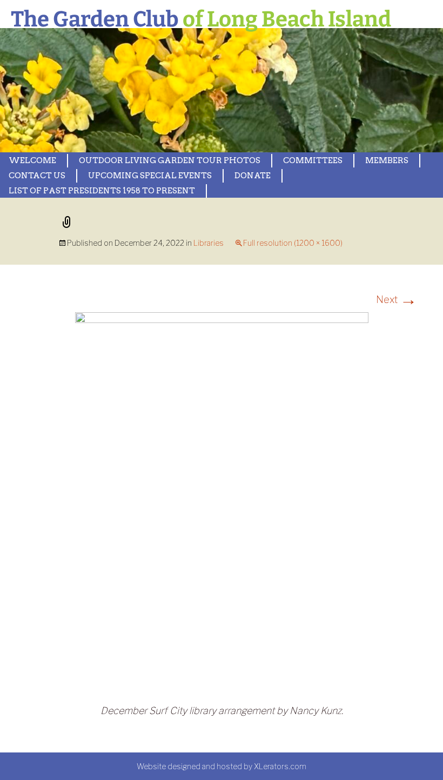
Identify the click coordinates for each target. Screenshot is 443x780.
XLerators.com (280, 766)
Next (396, 299)
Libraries (208, 242)
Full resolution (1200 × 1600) (293, 242)
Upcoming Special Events (150, 175)
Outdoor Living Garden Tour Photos (169, 160)
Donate (252, 175)
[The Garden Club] (221, 90)
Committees (313, 160)
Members (386, 160)
